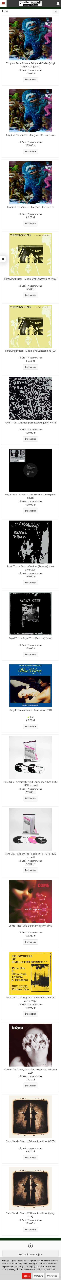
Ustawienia (52, 1275)
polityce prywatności (45, 1269)
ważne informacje (30, 1254)
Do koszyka (30, 79)
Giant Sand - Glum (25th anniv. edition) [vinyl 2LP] (30, 1214)
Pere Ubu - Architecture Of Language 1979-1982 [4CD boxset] (30, 783)
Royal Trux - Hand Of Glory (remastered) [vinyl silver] (30, 496)
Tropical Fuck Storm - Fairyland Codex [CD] (30, 207)
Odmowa (38, 1275)
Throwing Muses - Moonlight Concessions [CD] (30, 350)
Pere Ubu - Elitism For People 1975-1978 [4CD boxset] (30, 855)
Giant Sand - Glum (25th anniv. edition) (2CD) (30, 1141)
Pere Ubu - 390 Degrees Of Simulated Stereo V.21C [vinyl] (30, 999)
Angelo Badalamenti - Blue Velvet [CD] (31, 710)
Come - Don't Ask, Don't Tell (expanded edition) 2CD (30, 1071)
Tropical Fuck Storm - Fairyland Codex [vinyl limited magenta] (30, 65)
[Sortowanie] (56, 11)
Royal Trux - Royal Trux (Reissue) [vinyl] (30, 638)
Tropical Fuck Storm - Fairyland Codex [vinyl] (30, 135)
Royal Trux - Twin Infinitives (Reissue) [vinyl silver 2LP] (30, 568)
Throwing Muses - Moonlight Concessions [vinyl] (30, 278)
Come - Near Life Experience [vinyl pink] (30, 925)
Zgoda (27, 1275)
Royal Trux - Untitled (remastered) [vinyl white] (30, 422)
